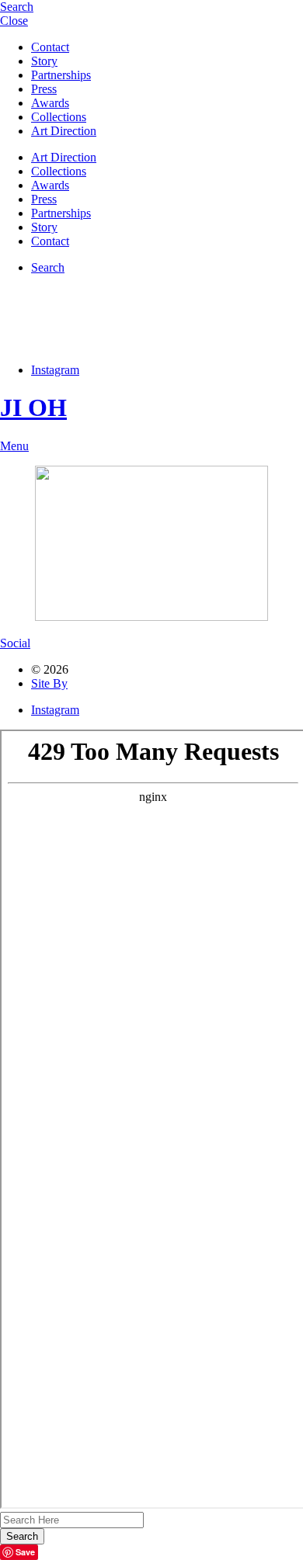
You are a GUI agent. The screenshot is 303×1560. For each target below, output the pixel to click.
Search (47, 267)
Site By (49, 683)
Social (15, 643)
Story (44, 61)
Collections (58, 116)
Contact (50, 47)
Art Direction (63, 130)
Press (44, 88)
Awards (50, 102)
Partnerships (61, 74)
